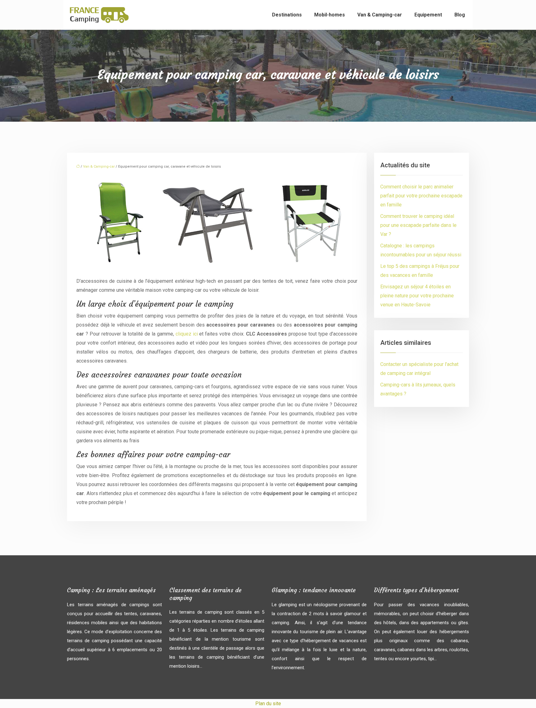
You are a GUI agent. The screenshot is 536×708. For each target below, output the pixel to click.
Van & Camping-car (379, 15)
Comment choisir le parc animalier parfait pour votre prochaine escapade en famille (421, 196)
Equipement (428, 15)
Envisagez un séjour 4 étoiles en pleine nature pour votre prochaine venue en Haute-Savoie (417, 296)
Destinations (287, 15)
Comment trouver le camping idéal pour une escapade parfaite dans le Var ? (418, 225)
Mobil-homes (329, 15)
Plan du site (268, 703)
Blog (459, 15)
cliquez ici (187, 334)
